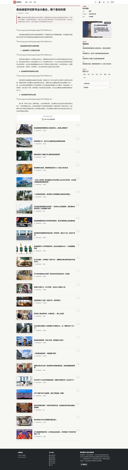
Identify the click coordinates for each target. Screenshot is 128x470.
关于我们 (52, 463)
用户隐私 (52, 457)
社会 (89, 74)
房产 (101, 74)
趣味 (105, 74)
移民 (109, 74)
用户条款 (52, 461)
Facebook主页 (22, 457)
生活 (93, 74)
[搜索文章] (108, 2)
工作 (84, 77)
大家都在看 (87, 83)
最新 (26, 2)
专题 (35, 2)
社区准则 (52, 455)
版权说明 (52, 459)
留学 (90, 11)
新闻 (84, 74)
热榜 (30, 2)
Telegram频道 (21, 455)
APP (51, 465)
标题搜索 (86, 87)
